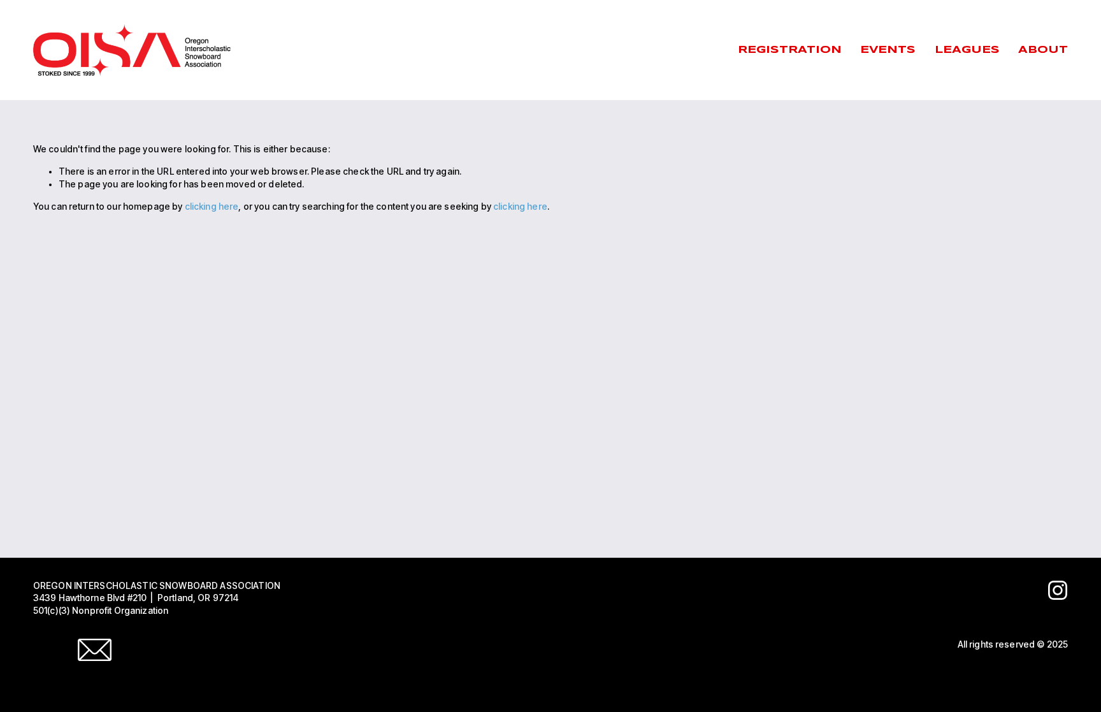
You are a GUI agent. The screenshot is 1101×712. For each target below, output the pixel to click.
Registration (790, 50)
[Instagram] (1057, 590)
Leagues (967, 50)
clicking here (212, 206)
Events (888, 50)
